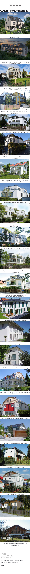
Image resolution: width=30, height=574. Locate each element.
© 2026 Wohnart (5, 560)
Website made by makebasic (16, 560)
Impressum (4, 562)
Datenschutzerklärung (12, 562)
